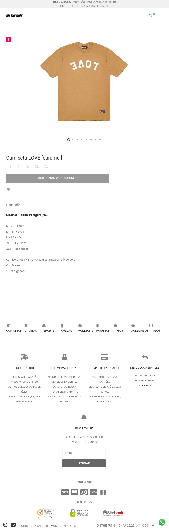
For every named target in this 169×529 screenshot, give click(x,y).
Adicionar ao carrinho (58, 178)
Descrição (13, 205)
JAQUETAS (102, 330)
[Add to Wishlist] (8, 189)
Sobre (24, 525)
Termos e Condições (61, 525)
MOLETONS (85, 330)
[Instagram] (5, 524)
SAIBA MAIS (144, 385)
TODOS (156, 330)
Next (162, 82)
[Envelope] (13, 524)
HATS (120, 330)
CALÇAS (66, 330)
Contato (37, 525)
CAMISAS (31, 330)
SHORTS (48, 330)
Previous (7, 82)
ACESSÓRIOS (139, 330)
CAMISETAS (13, 330)
